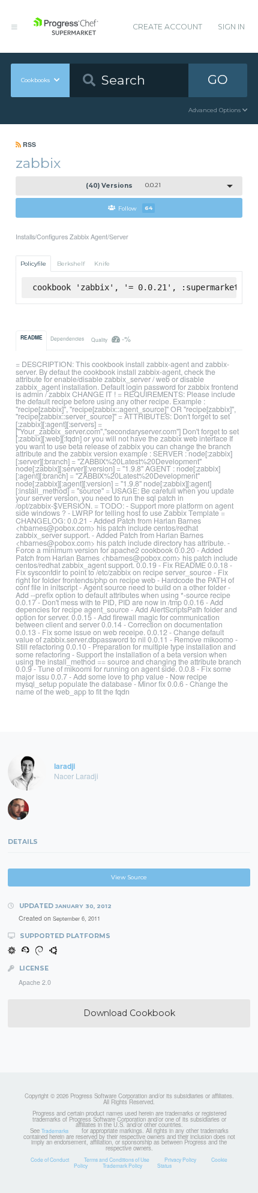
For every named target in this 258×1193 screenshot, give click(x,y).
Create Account (167, 26)
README (31, 337)
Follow (135, 208)
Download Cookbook (129, 1013)
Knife (102, 263)
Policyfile (33, 263)
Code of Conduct (50, 1159)
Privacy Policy (180, 1159)
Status (164, 1165)
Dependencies (67, 338)
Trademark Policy (122, 1165)
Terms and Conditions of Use (116, 1159)
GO (218, 79)
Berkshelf (71, 263)
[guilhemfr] (22, 812)
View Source (129, 877)
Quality (110, 338)
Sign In (231, 26)
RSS (28, 144)
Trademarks (54, 1130)
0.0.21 (123, 186)
